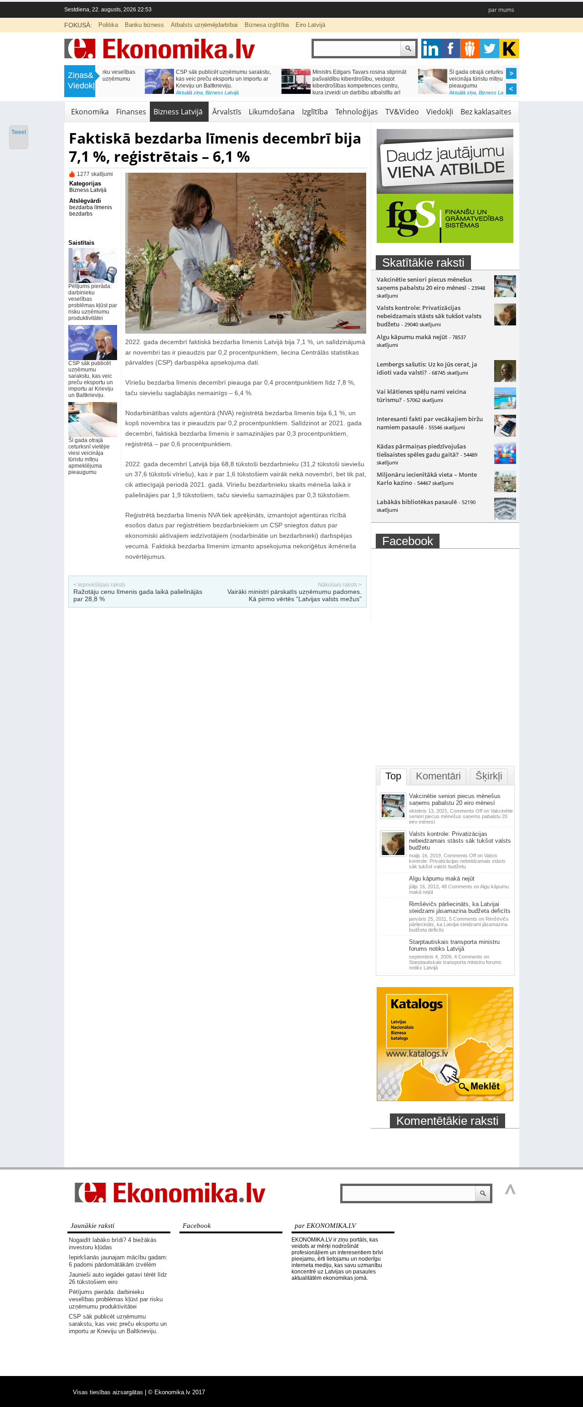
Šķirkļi (489, 776)
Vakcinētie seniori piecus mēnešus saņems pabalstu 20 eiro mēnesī (424, 283)
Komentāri (438, 776)
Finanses (131, 112)
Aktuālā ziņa (146, 92)
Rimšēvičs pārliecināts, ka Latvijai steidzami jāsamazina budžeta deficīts (460, 907)
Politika (108, 24)
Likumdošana (272, 112)
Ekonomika (90, 112)
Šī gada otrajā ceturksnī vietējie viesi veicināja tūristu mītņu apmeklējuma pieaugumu (452, 79)
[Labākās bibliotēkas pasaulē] (505, 517)
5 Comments (459, 924)
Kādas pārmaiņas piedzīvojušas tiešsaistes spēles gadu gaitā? (421, 450)
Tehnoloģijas (356, 112)
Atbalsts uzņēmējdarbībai (204, 24)
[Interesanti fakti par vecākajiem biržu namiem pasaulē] (505, 434)
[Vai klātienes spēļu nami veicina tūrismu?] (505, 407)
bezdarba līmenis (90, 207)
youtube (509, 48)
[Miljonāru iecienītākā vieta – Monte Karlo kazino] (505, 490)
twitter (490, 48)
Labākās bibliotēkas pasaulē (417, 502)
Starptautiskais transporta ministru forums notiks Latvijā (454, 945)
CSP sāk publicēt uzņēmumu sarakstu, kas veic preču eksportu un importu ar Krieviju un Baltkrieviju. (181, 79)
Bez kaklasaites (485, 112)
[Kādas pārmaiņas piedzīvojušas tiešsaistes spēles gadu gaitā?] (505, 462)
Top (393, 776)
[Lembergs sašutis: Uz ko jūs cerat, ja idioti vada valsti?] (505, 380)
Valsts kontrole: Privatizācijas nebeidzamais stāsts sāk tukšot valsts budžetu (429, 316)
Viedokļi (439, 112)
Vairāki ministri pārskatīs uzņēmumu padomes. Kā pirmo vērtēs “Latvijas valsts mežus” (294, 595)
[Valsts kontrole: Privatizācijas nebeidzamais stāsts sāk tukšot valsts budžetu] (505, 323)
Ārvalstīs (226, 112)
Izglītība (315, 112)
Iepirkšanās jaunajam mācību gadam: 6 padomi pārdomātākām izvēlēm (118, 1261)
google (431, 48)
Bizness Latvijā (179, 92)
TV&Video (402, 112)
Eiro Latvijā (310, 24)
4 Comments (455, 962)
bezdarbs (80, 214)
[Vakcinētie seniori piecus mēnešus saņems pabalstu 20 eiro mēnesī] (505, 295)
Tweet (18, 132)
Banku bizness (144, 24)
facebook (450, 48)
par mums (501, 10)
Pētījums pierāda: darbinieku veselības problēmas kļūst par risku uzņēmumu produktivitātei (92, 302)
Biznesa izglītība (267, 24)
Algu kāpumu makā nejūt (412, 337)
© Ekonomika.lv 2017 (176, 1392)
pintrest (470, 48)
